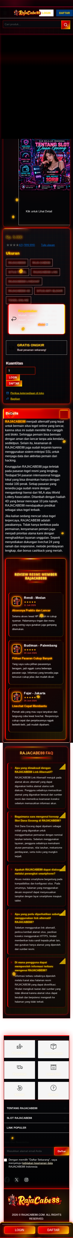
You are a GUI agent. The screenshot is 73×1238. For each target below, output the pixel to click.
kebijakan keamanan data (37, 1163)
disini (41, 324)
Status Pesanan (53, 1053)
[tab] (36, 414)
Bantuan (53, 1094)
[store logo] (27, 13)
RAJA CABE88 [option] (41, 262)
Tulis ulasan (48, 245)
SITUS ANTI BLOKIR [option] (50, 290)
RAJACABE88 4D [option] (19, 290)
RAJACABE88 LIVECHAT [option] (24, 281)
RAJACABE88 (15, 421)
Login (46, 12)
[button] (21, 147)
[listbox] (36, 281)
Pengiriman (19, 1073)
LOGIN (13, 377)
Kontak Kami (19, 1052)
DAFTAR (14, 383)
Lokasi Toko (53, 1073)
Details (12, 413)
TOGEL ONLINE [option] (18, 300)
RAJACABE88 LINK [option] (45, 272)
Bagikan (15, 398)
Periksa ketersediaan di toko (27, 393)
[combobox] (36, 24)
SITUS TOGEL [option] (17, 272)
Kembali (19, 1094)
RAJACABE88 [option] (17, 262)
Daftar (64, 12)
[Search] (65, 24)
